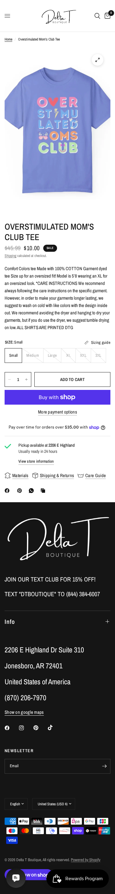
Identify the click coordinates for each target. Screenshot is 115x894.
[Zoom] (97, 60)
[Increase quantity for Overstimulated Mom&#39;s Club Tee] (26, 379)
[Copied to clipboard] (44, 490)
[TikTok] (54, 727)
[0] (106, 16)
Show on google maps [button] (24, 712)
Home (8, 39)
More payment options (57, 411)
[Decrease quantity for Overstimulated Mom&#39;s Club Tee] (9, 379)
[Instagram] (26, 728)
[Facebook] (8, 490)
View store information (36, 461)
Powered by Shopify (85, 859)
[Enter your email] (104, 766)
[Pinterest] (21, 490)
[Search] (97, 16)
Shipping (10, 255)
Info (10, 621)
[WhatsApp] (32, 490)
